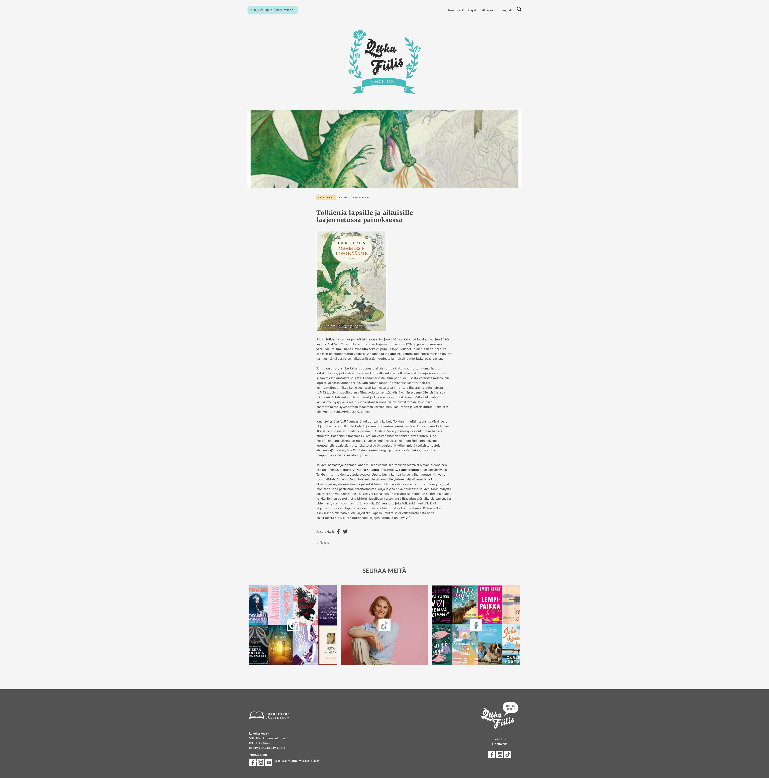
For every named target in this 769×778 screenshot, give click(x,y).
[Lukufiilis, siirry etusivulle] (384, 61)
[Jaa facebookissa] (337, 531)
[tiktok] (507, 754)
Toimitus (454, 10)
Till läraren (488, 10)
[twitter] (384, 625)
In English (505, 10)
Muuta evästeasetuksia (303, 760)
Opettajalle (470, 10)
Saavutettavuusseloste (271, 760)
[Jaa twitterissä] (344, 531)
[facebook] (476, 625)
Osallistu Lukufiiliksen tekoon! (272, 10)
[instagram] (293, 625)
